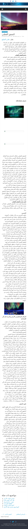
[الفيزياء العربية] (14, 3)
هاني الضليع (5, 39)
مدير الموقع (19, 36)
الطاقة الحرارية (8, 503)
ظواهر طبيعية (4, 31)
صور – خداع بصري (9, 502)
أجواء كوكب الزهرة (9, 505)
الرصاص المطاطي (21, 514)
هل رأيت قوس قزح (9, 500)
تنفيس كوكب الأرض (9, 498)
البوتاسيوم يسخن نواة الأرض (11, 507)
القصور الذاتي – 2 (6, 514)
